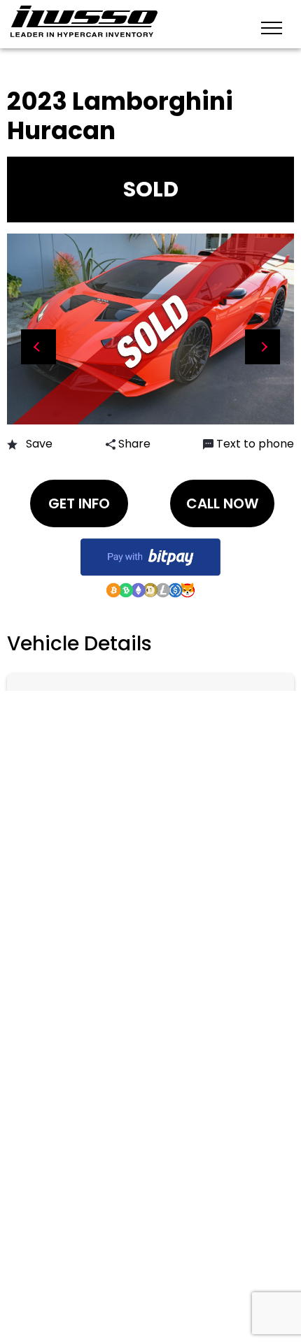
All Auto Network (160, 1267)
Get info (79, 503)
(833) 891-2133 (79, 704)
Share (132, 444)
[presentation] (38, 346)
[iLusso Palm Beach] (84, 21)
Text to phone (255, 444)
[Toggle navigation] (271, 27)
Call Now (222, 503)
